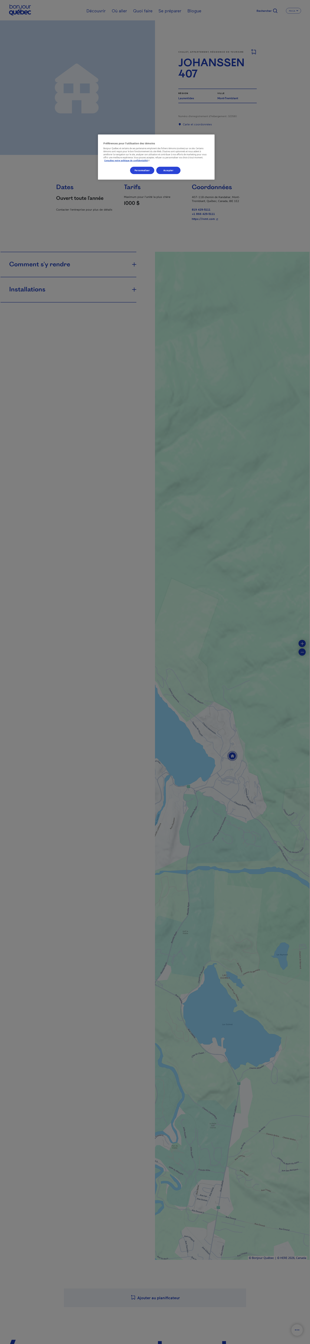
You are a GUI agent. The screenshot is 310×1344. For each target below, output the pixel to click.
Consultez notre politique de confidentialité (127, 160)
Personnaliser (142, 170)
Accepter (168, 170)
